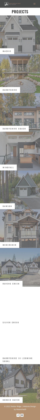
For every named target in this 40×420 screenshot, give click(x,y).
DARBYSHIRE (10, 90)
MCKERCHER (10, 245)
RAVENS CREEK (11, 283)
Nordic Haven (11, 400)
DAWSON (7, 206)
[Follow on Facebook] (18, 415)
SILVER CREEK (11, 322)
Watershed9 (21, 409)
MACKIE (7, 51)
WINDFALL (8, 167)
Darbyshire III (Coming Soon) (18, 359)
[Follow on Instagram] (21, 415)
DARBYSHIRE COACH (14, 128)
